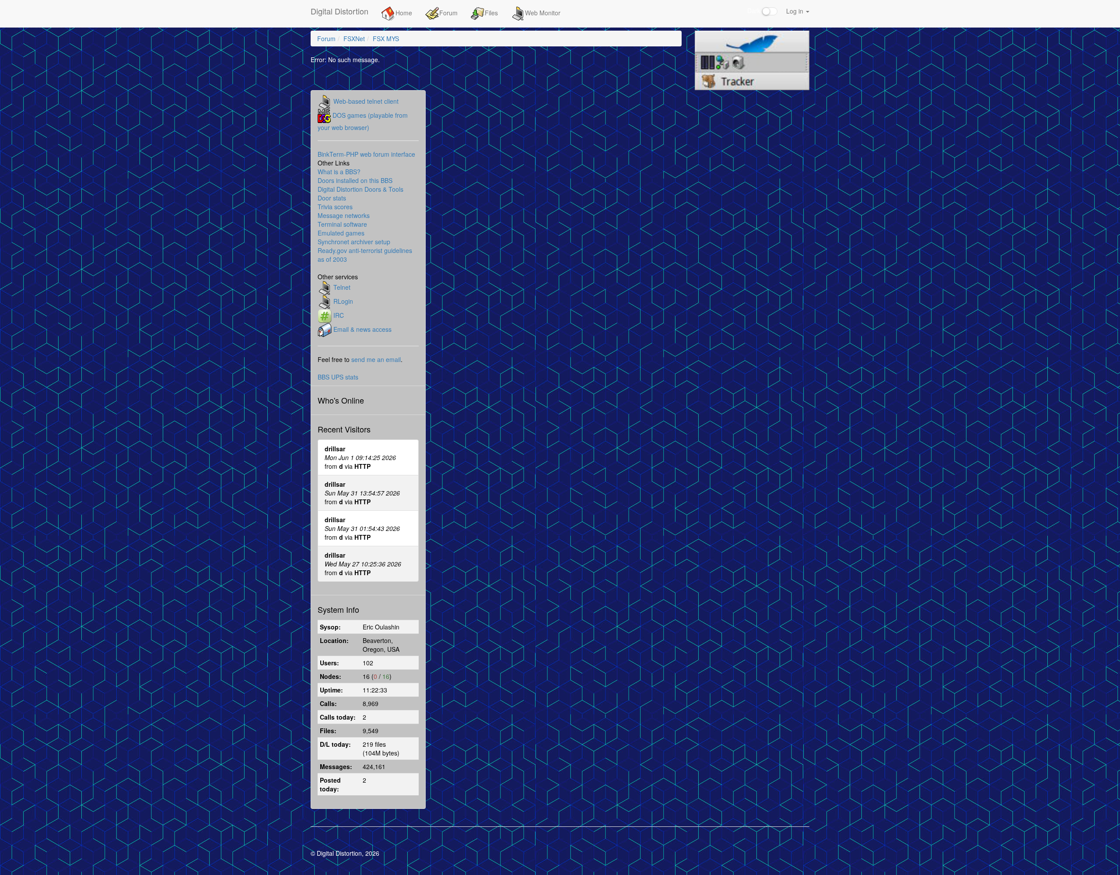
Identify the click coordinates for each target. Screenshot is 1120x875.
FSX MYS (386, 38)
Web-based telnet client (366, 100)
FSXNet (354, 38)
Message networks (344, 215)
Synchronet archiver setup (354, 241)
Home (404, 12)
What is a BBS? (339, 171)
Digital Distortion (339, 11)
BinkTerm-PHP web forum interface (366, 154)
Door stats (332, 197)
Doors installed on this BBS (355, 180)
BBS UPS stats (338, 376)
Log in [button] (795, 11)
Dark (754, 10)
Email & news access (362, 328)
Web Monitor (542, 12)
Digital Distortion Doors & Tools (360, 189)
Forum (448, 12)
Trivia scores (335, 206)
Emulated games (341, 232)
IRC (338, 314)
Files (491, 12)
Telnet (341, 286)
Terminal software (342, 224)
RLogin (343, 300)
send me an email (376, 359)
